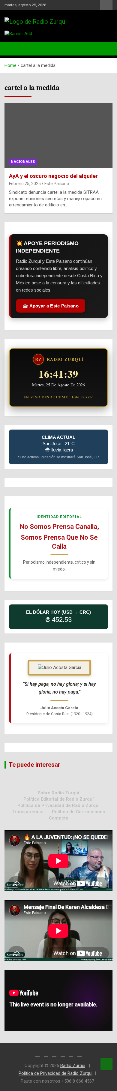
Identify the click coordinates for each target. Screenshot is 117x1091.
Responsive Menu (106, 5)
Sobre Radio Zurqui (58, 793)
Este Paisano (56, 183)
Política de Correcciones (78, 811)
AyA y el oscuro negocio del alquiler (53, 176)
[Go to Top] (106, 1064)
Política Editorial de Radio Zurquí (58, 799)
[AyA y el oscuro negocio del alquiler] (58, 135)
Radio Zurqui (72, 1065)
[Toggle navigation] (12, 48)
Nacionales (23, 162)
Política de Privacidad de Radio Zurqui (58, 805)
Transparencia (28, 811)
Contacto (58, 818)
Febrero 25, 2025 (25, 183)
